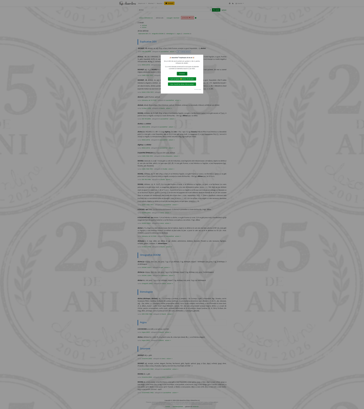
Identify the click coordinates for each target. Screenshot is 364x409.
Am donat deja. (197, 89)
